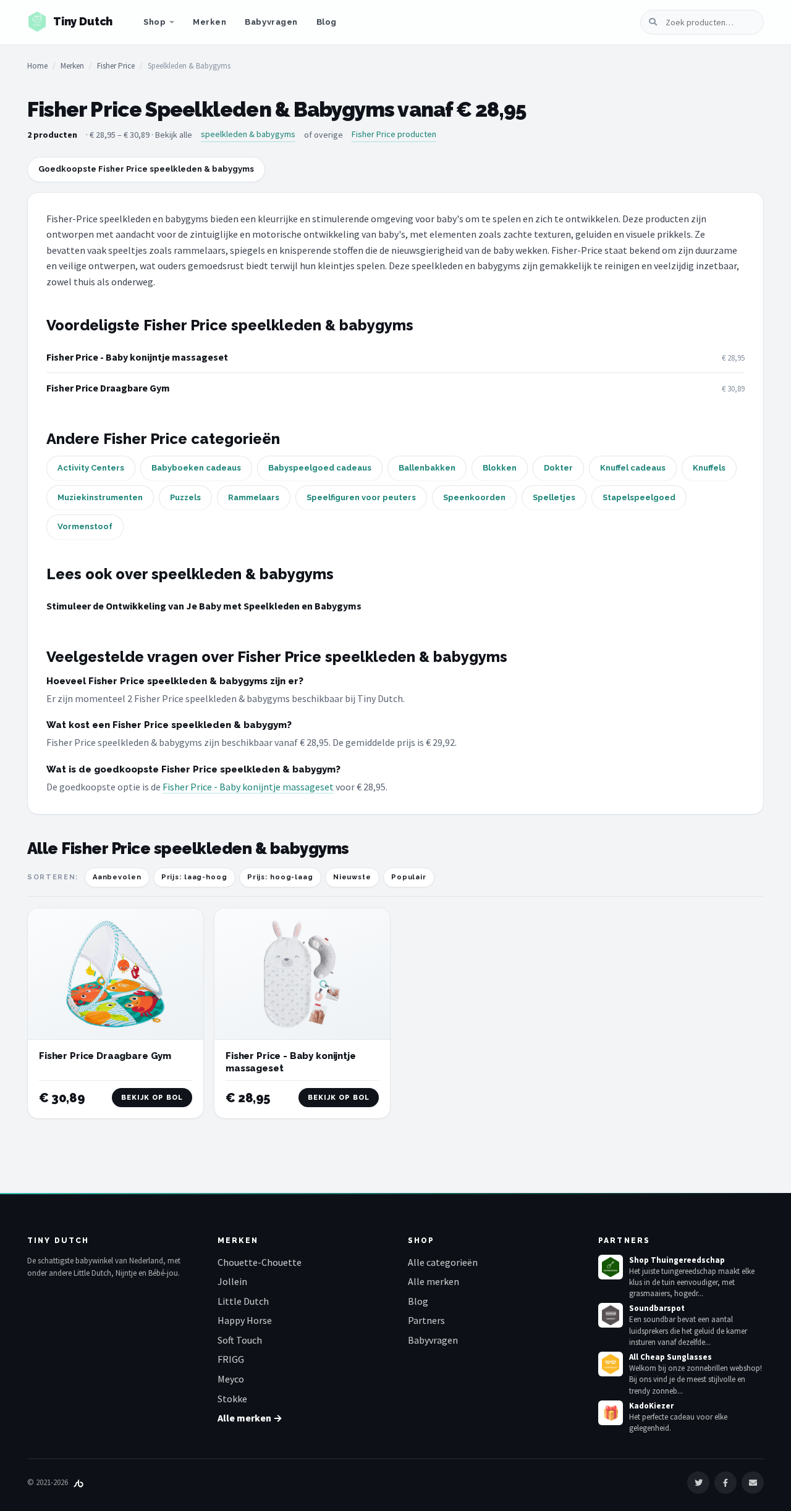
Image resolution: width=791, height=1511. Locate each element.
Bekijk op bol (152, 1098)
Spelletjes (554, 497)
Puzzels (185, 497)
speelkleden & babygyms (248, 134)
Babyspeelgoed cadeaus (319, 467)
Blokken (500, 467)
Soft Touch (240, 1340)
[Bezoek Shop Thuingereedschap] (610, 1267)
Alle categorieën (443, 1262)
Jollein (232, 1281)
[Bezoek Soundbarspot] (610, 1315)
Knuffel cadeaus (633, 467)
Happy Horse (245, 1320)
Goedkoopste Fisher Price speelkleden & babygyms (146, 169)
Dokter (558, 467)
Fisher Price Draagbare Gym (108, 388)
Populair (408, 877)
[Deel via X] (698, 1482)
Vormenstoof (84, 526)
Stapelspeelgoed (639, 497)
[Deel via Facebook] (725, 1482)
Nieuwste (352, 877)
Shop (154, 22)
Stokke (232, 1398)
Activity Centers (90, 467)
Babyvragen (271, 22)
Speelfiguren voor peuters (361, 497)
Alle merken (433, 1281)
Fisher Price (116, 66)
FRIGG (231, 1359)
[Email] (753, 1482)
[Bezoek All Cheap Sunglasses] (610, 1364)
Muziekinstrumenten (100, 497)
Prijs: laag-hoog (194, 877)
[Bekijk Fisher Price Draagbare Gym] (115, 974)
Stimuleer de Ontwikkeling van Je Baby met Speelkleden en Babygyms (204, 606)
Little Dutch (243, 1301)
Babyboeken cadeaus (196, 467)
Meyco (231, 1379)
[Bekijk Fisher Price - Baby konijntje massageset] (302, 974)
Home (37, 66)
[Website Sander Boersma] (78, 1482)
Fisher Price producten (394, 134)
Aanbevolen (117, 877)
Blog (326, 22)
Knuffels (709, 467)
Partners (426, 1320)
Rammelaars (253, 497)
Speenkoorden (474, 497)
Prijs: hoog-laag (280, 877)
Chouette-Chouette (260, 1262)
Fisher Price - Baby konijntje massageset (137, 357)
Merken (209, 22)
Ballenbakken (427, 467)
